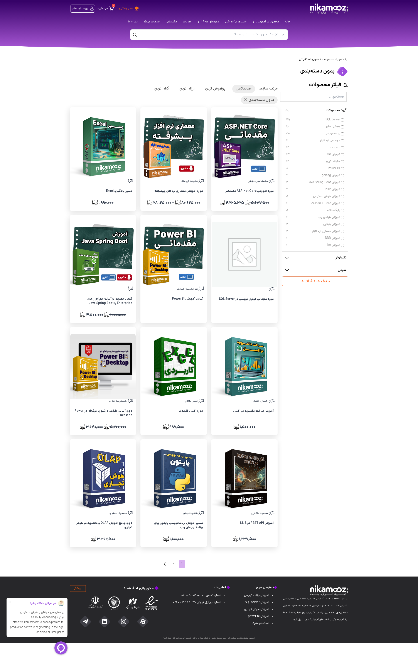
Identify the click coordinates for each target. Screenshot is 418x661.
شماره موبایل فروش (197, 602)
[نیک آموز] (329, 8)
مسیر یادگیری (125, 9)
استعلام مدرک (260, 623)
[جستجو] (135, 35)
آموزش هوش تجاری (256, 609)
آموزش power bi (258, 616)
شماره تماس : (201, 595)
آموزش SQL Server (257, 602)
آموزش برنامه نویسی (256, 595)
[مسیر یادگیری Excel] (103, 146)
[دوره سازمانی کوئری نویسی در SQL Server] (244, 254)
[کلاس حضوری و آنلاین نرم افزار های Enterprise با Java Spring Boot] (103, 254)
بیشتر (77, 588)
